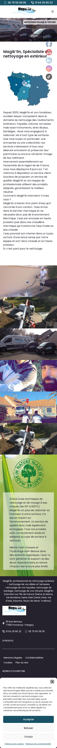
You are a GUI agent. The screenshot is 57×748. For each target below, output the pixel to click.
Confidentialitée (34, 657)
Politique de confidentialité (38, 743)
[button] (52, 681)
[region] (28, 30)
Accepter (28, 719)
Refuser (28, 728)
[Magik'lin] (24, 11)
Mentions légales (13, 657)
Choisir (28, 736)
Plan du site (22, 662)
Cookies (8, 662)
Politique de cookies (14, 743)
